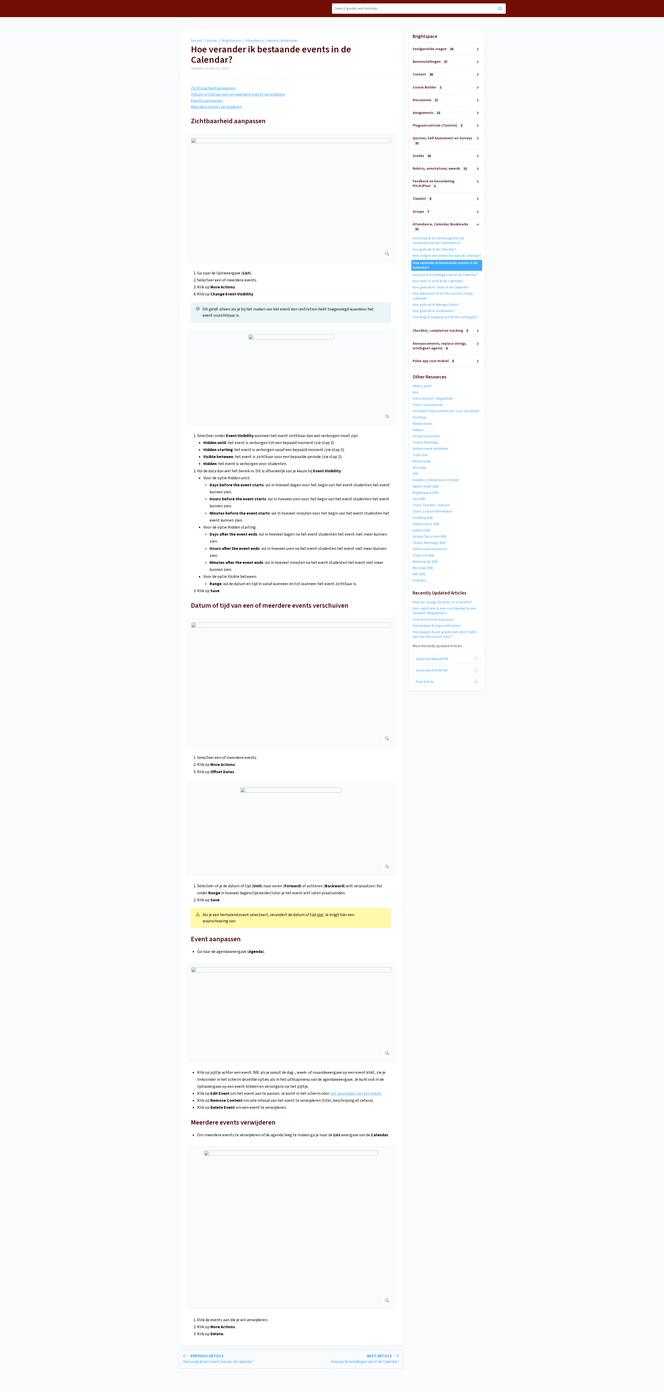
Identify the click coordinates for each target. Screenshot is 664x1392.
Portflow (419, 417)
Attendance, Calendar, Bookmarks (271, 40)
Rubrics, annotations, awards (440, 168)
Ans (415, 392)
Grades (422, 155)
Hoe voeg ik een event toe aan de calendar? (447, 255)
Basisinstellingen (430, 61)
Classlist (422, 198)
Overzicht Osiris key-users (433, 619)
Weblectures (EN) (426, 524)
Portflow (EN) (423, 518)
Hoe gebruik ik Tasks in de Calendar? (441, 287)
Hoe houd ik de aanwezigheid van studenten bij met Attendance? (438, 241)
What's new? (422, 386)
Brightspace (231, 40)
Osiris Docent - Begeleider (433, 398)
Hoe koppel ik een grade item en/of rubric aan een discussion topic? (445, 634)
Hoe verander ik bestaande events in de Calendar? (271, 54)
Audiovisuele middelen (430, 448)
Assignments (426, 112)
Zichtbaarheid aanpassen (213, 88)
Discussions (425, 100)
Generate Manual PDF (432, 659)
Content (423, 74)
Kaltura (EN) (421, 530)
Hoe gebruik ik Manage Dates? (436, 304)
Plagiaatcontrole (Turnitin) (437, 125)
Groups (421, 211)
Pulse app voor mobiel (433, 361)
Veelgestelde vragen (433, 49)
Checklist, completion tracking (440, 330)
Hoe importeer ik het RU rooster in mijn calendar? (443, 296)
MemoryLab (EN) (425, 561)
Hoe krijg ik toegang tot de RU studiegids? (445, 317)
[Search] (500, 9)
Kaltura (418, 430)
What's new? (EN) (426, 486)
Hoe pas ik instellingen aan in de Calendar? (445, 275)
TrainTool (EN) (423, 555)
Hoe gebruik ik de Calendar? (434, 249)
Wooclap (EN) (423, 568)
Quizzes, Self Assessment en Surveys (442, 140)
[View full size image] (291, 198)
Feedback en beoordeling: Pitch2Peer (434, 184)
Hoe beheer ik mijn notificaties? (437, 625)
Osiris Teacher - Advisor (431, 505)
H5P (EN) (419, 574)
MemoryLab (422, 461)
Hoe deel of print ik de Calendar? (438, 281)
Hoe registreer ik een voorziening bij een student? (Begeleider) (444, 611)
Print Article (425, 681)
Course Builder (427, 87)
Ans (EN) (419, 499)
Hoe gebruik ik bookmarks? (434, 311)
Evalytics (419, 580)
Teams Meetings (426, 442)
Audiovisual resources (430, 549)
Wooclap (419, 467)
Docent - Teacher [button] (172, 2)
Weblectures (423, 423)
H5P (416, 473)
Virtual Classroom (426, 436)
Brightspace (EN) (425, 492)
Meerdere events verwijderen (216, 107)
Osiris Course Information (432, 511)
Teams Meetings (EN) (429, 542)
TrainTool (420, 455)
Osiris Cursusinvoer (428, 404)
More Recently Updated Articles (437, 646)
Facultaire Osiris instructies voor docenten (446, 411)
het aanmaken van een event (355, 1093)
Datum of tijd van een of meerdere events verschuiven (269, 605)
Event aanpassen (216, 939)
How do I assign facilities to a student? (442, 602)
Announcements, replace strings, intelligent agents (440, 346)
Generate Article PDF (432, 670)
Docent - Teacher (204, 40)
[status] (291, 312)
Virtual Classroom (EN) (429, 536)
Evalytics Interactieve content (436, 480)
